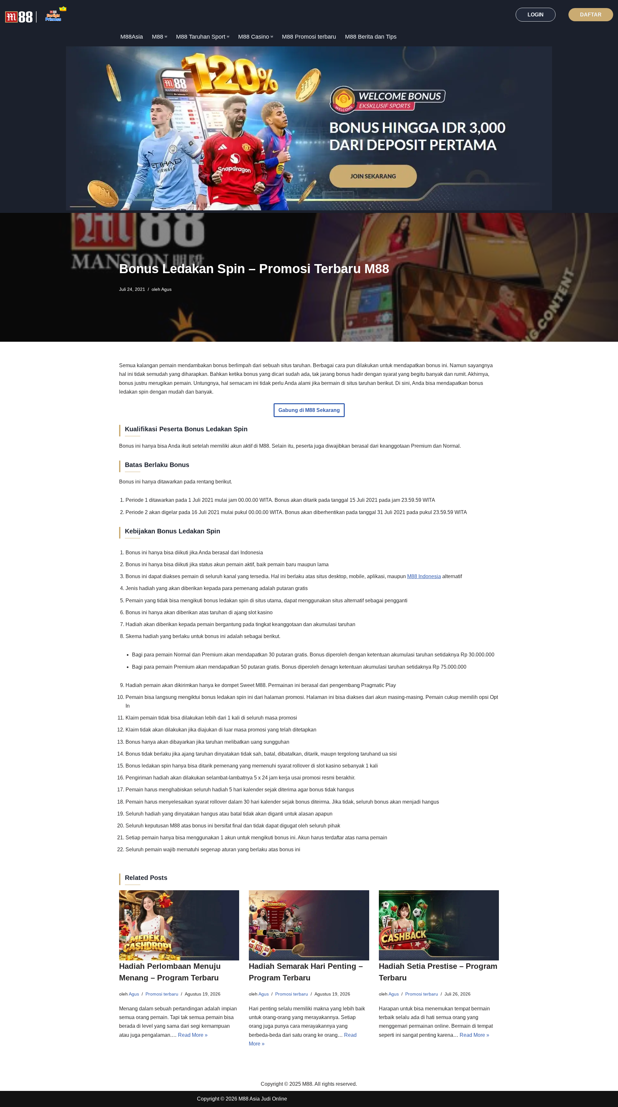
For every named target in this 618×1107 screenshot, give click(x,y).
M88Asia (131, 36)
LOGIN (536, 14)
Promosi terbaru (161, 994)
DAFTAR (591, 14)
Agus (166, 289)
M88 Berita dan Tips (371, 36)
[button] (166, 36)
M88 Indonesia (424, 576)
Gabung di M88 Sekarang (309, 410)
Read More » (193, 1035)
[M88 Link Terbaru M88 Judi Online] (35, 15)
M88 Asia (249, 1099)
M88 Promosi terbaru (309, 36)
